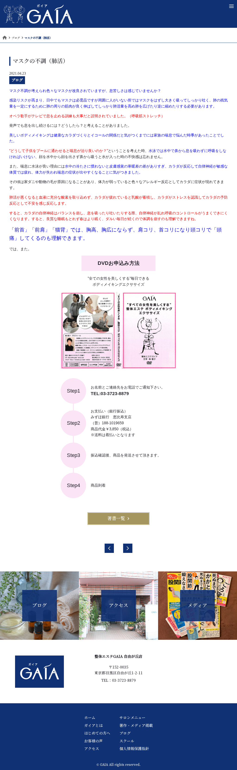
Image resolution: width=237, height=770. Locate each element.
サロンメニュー (132, 717)
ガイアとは (93, 725)
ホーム (89, 717)
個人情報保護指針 (134, 748)
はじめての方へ (97, 733)
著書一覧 (116, 518)
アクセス (91, 748)
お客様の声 (93, 741)
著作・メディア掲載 (136, 725)
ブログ (17, 80)
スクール (126, 741)
